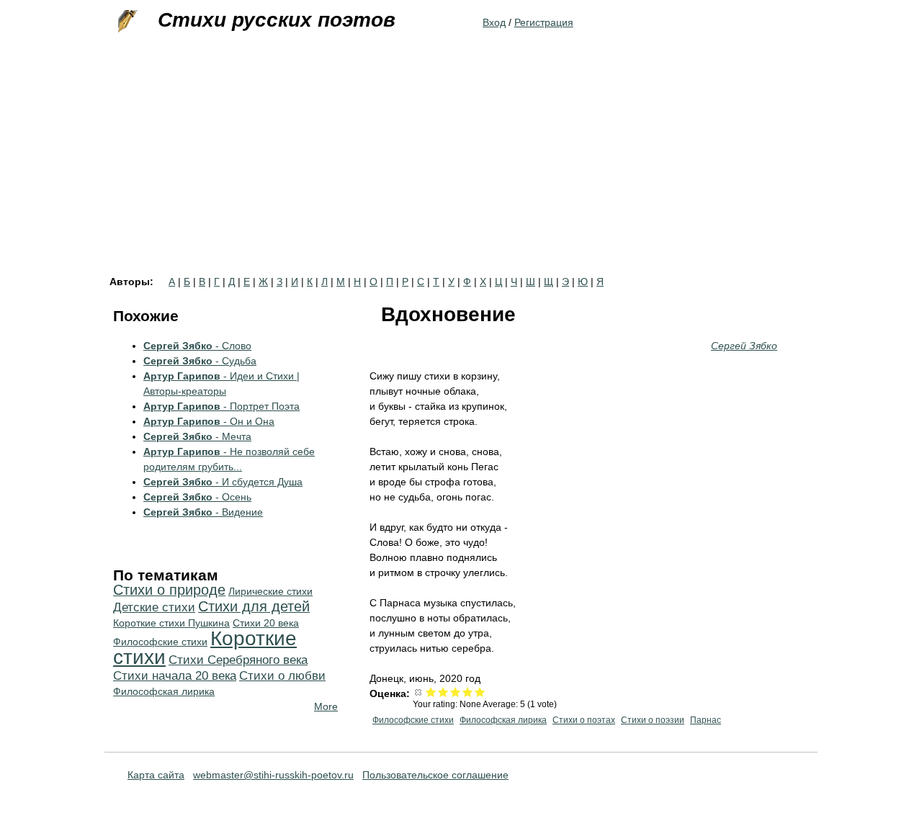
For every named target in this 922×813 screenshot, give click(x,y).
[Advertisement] (461, 168)
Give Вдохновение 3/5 (455, 691)
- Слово (197, 345)
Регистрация (543, 22)
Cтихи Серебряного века (238, 660)
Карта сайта (155, 775)
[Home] (126, 21)
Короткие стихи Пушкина (171, 623)
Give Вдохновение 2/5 (443, 691)
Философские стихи (413, 720)
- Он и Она (208, 421)
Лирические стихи (270, 591)
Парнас (705, 720)
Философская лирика (503, 720)
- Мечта (197, 436)
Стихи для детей (254, 606)
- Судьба (199, 361)
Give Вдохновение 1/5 (431, 691)
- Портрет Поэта (221, 406)
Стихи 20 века (266, 623)
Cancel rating (419, 691)
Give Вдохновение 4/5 (468, 691)
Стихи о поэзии (652, 720)
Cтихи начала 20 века (174, 676)
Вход (494, 22)
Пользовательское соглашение (435, 775)
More (326, 706)
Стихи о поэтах (583, 720)
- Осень (197, 497)
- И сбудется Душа (223, 482)
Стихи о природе (169, 590)
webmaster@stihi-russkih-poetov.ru (273, 775)
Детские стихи (154, 607)
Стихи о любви (282, 676)
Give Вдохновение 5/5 (480, 691)
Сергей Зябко (744, 345)
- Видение (203, 512)
